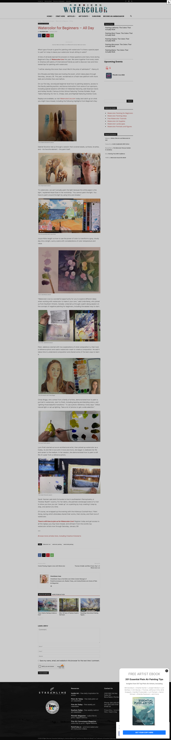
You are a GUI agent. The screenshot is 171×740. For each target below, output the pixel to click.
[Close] (166, 670)
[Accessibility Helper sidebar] (169, 2)
